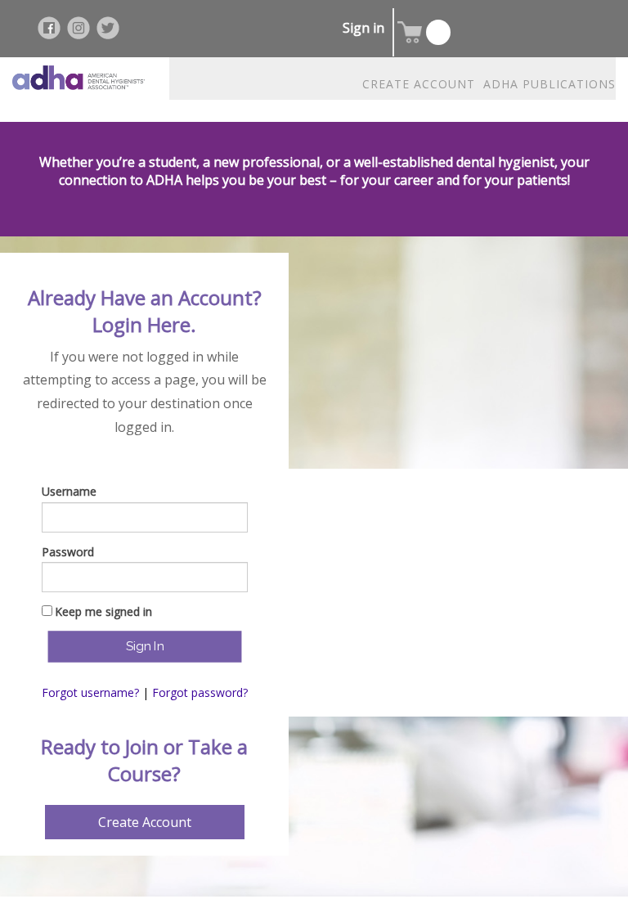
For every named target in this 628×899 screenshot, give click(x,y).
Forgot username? (90, 692)
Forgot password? (200, 692)
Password (68, 552)
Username (69, 491)
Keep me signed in (103, 611)
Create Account (144, 822)
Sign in (363, 28)
